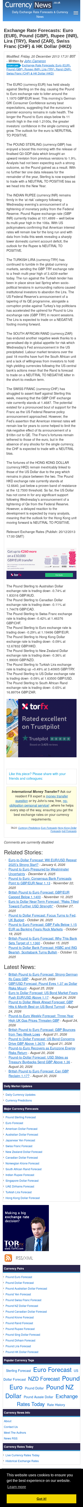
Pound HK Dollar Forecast (22, 1352)
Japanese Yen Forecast (20, 1140)
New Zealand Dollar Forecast (24, 1152)
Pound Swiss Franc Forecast (23, 1300)
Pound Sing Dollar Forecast (23, 1334)
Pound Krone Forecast (20, 1317)
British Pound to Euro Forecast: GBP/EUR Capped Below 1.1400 (39, 894)
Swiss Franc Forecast (19, 1146)
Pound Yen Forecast (18, 1294)
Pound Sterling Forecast (21, 1117)
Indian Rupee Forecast (20, 1175)
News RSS (11, 1438)
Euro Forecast (14, 1123)
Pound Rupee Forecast (20, 1329)
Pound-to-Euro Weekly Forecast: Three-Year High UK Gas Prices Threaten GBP (41, 1018)
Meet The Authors (15, 1432)
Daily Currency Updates (21, 1094)
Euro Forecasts (49, 827)
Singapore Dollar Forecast (22, 1180)
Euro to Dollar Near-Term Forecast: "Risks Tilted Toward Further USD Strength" (44, 903)
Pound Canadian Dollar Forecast (26, 1311)
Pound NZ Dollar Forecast (22, 1306)
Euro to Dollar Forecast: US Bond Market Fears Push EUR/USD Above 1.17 (43, 995)
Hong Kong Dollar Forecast (23, 1198)
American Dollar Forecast (21, 1129)
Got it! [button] (42, 1499)
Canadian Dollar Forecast (22, 1157)
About (7, 1421)
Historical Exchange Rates (22, 1461)
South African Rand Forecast (24, 1169)
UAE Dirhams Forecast (20, 1186)
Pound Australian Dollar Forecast (26, 1288)
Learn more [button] (16, 1487)
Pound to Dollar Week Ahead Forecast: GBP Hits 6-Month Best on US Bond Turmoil (41, 1004)
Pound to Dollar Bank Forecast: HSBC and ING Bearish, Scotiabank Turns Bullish (43, 949)
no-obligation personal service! (38, 803)
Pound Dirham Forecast (20, 1340)
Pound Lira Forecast (18, 1346)
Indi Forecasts (69, 831)
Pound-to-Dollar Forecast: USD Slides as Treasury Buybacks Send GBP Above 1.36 (39, 1059)
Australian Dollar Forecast (22, 1134)
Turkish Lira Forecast (19, 1192)
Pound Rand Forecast (19, 1323)
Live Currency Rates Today (22, 1455)
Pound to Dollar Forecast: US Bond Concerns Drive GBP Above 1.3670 (42, 1041)
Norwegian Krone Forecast (22, 1163)
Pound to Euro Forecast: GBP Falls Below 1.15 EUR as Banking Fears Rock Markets (43, 926)
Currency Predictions (29, 827)
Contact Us (11, 1427)
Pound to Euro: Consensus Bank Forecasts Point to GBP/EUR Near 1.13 (40, 880)
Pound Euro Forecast (19, 1277)
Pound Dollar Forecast (20, 1283)
